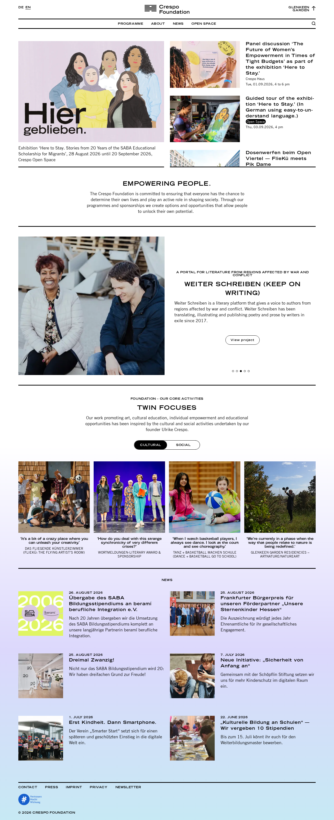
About (158, 23)
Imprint (74, 787)
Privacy (98, 787)
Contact (27, 787)
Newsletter (128, 787)
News (178, 23)
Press (51, 787)
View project (242, 340)
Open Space (203, 23)
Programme (130, 23)
